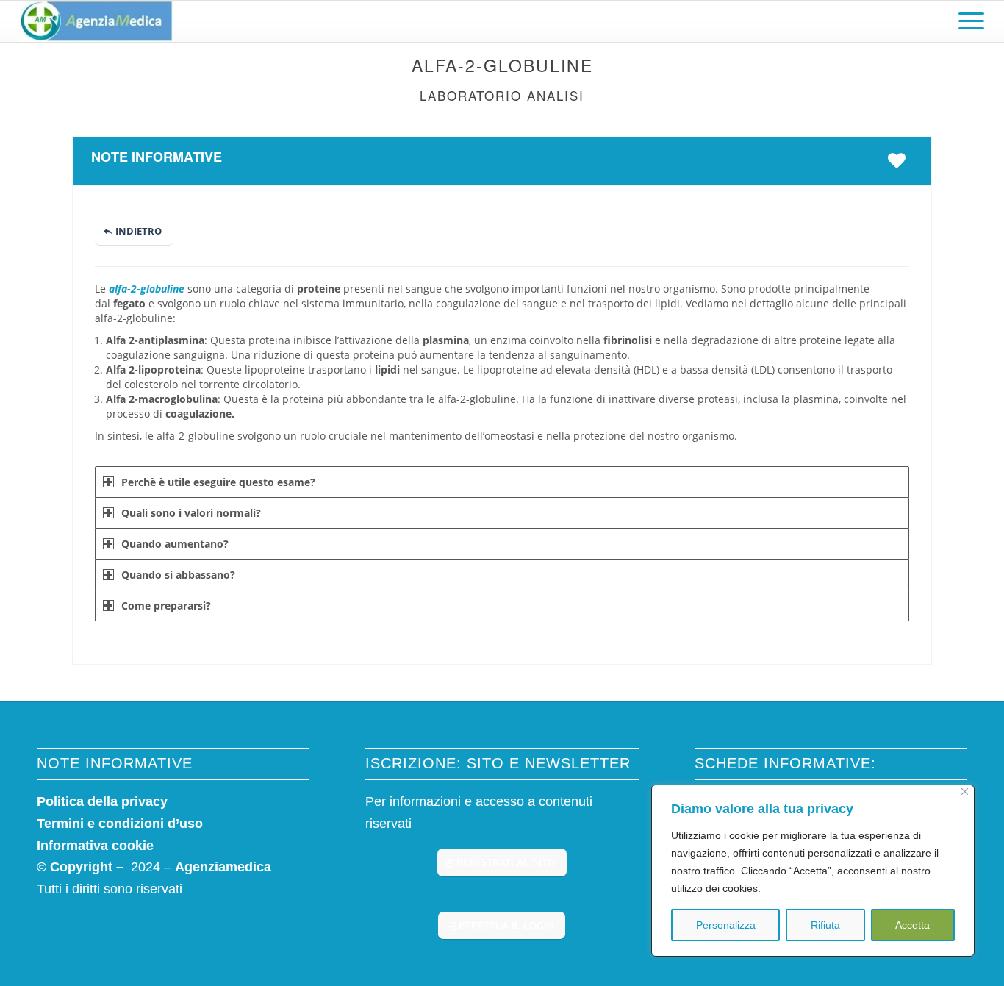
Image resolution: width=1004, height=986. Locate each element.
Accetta (912, 925)
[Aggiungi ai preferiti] (900, 160)
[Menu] (966, 21)
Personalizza (726, 925)
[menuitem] (966, 21)
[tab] (502, 482)
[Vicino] (964, 791)
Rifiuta (825, 925)
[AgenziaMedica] (96, 21)
